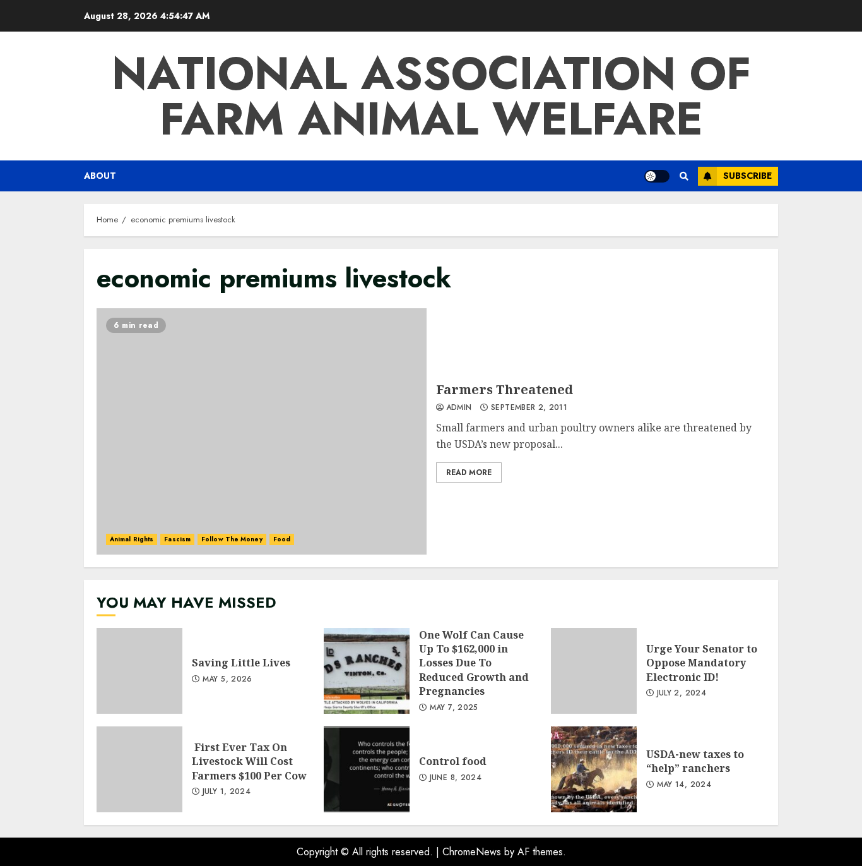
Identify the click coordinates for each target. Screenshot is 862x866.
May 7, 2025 (454, 708)
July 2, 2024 (681, 694)
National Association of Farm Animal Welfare (431, 96)
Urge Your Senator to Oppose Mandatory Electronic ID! (594, 671)
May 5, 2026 (227, 680)
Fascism (177, 539)
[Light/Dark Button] (657, 176)
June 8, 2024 (455, 778)
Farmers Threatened (262, 431)
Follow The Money (232, 539)
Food (281, 539)
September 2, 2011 (529, 408)
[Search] (684, 176)
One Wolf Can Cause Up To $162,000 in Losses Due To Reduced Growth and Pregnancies (367, 671)
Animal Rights (131, 539)
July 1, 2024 (227, 792)
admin (459, 408)
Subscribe (747, 175)
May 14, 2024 (684, 785)
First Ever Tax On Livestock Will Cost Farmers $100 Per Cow (139, 769)
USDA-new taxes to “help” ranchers (594, 769)
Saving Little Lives (139, 671)
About (100, 175)
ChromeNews (471, 852)
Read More (469, 472)
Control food (367, 769)
